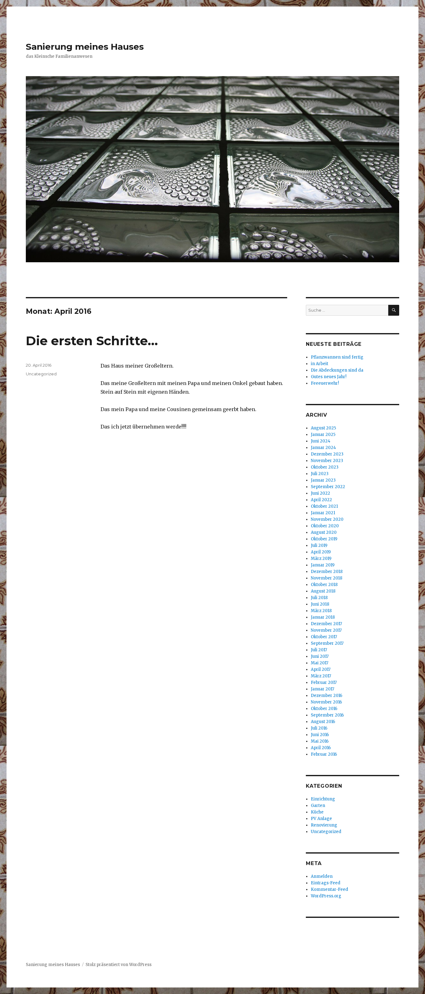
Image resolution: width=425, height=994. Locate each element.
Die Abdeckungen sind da (337, 370)
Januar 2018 (323, 617)
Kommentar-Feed (329, 889)
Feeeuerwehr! (325, 383)
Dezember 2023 (327, 454)
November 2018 (326, 578)
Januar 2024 (323, 447)
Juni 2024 (320, 441)
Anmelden (322, 876)
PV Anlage (321, 818)
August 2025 (323, 428)
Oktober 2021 (324, 506)
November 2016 (326, 702)
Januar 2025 (323, 434)
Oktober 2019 (324, 539)
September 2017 (327, 643)
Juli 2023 (320, 473)
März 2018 (321, 610)
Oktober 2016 (324, 708)
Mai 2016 (320, 741)
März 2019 (321, 558)
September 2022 (328, 486)
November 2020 (327, 519)
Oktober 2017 (324, 636)
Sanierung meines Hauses (85, 46)
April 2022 (321, 499)
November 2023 (327, 460)
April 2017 (320, 669)
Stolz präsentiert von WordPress (119, 964)
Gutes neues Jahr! (328, 376)
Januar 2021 (323, 512)
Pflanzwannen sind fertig (337, 357)
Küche (317, 812)
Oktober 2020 (325, 526)
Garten (318, 805)
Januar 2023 (323, 480)
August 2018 (323, 591)
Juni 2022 (320, 493)
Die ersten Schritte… (92, 340)
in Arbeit (319, 363)
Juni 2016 (320, 734)
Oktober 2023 (325, 467)
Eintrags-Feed (325, 883)
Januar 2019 (322, 565)
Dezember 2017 (326, 623)
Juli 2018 (319, 597)
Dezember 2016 (326, 695)
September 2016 (327, 715)
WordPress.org (326, 896)
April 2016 (321, 747)
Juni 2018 (320, 604)
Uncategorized (41, 373)
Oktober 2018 (324, 584)
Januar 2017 (322, 689)
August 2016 (323, 721)
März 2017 (321, 676)
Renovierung (324, 825)
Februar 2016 (324, 754)
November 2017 (326, 630)
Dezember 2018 (327, 571)
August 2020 (324, 532)
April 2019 (321, 552)
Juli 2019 (319, 545)
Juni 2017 (320, 656)
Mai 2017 (319, 663)
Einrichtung (323, 799)
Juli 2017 (319, 650)
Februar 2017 (324, 682)
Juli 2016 (319, 728)
